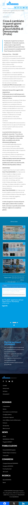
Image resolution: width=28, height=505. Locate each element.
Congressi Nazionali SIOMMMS (10, 463)
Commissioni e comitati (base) (10, 412)
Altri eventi (5, 471)
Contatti (5, 385)
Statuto (4, 409)
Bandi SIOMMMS (7, 479)
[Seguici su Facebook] (18, 8)
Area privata (6, 388)
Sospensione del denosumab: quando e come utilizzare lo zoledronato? (14, 232)
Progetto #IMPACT (7, 442)
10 (9, 282)
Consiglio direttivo (7, 414)
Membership (6, 425)
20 (11, 282)
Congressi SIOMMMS (8, 466)
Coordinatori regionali (8, 417)
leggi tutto (5, 305)
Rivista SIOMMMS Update (9, 450)
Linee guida (5, 455)
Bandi (4, 482)
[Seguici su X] (20, 8)
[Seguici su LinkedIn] (15, 8)
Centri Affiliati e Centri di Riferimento (12, 420)
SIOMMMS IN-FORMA (8, 439)
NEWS (4, 436)
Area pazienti (6, 394)
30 (14, 282)
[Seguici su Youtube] (23, 8)
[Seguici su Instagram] (26, 8)
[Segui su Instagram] (12, 381)
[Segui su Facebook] (3, 381)
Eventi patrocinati (7, 469)
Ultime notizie (14, 221)
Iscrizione (5, 391)
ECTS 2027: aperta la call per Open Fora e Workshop (13, 300)
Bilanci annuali (6, 428)
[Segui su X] (6, 381)
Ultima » (21, 281)
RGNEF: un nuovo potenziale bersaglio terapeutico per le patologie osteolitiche (14, 249)
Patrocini (5, 423)
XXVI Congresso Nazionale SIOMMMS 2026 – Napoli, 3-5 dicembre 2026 (14, 266)
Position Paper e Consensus (9, 452)
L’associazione (6, 406)
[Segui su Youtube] (9, 381)
